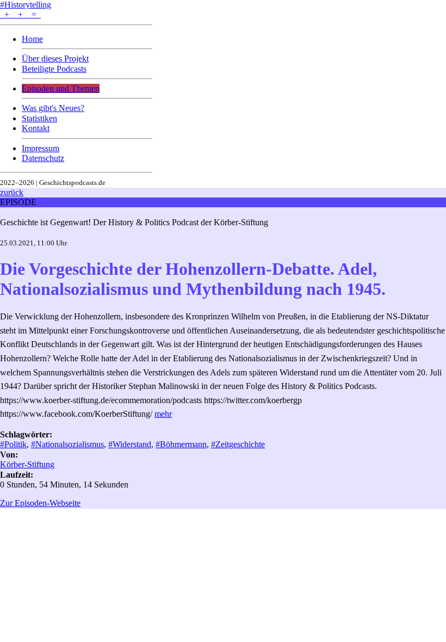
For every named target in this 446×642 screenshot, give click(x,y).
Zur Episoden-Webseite (40, 503)
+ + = (20, 14)
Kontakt (35, 128)
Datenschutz (43, 158)
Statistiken (39, 118)
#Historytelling (25, 4)
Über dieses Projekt (55, 58)
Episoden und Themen (61, 88)
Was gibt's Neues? (53, 108)
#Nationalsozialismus (67, 444)
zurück (11, 192)
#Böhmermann (181, 444)
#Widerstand (129, 444)
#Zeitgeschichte (238, 444)
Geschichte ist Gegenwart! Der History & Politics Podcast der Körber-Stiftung (134, 222)
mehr (163, 413)
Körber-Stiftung (27, 464)
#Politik (13, 444)
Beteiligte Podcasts (54, 68)
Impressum (40, 148)
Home (32, 39)
